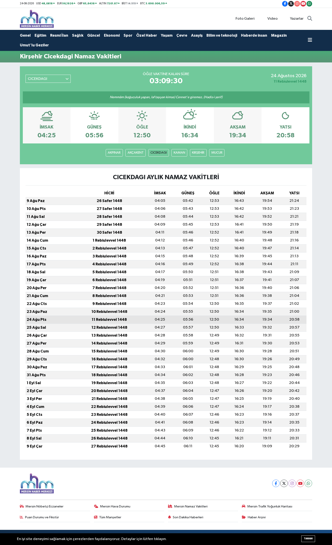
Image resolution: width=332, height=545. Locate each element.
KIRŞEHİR (198, 152)
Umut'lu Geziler (34, 45)
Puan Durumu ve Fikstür (42, 517)
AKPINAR (114, 152)
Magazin (279, 35)
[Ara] (309, 19)
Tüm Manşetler (110, 517)
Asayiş (197, 35)
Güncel (93, 35)
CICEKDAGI (158, 152)
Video (272, 19)
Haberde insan (254, 35)
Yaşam (167, 35)
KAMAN (179, 152)
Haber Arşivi (257, 517)
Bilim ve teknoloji (221, 35)
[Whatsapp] (308, 483)
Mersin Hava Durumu (115, 506)
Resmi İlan (59, 35)
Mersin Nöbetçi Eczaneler (44, 506)
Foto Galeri (245, 19)
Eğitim (40, 35)
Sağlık (77, 35)
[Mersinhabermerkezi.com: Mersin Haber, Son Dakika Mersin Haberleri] (37, 18)
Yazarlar (297, 19)
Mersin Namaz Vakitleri (191, 506)
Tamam (308, 538)
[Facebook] (276, 483)
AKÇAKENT (136, 152)
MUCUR (216, 152)
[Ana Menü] (310, 40)
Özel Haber (146, 35)
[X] (284, 483)
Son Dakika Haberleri (188, 517)
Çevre (181, 35)
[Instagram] (292, 483)
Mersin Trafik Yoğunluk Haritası (269, 506)
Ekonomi (112, 35)
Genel (25, 35)
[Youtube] (300, 483)
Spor (128, 35)
